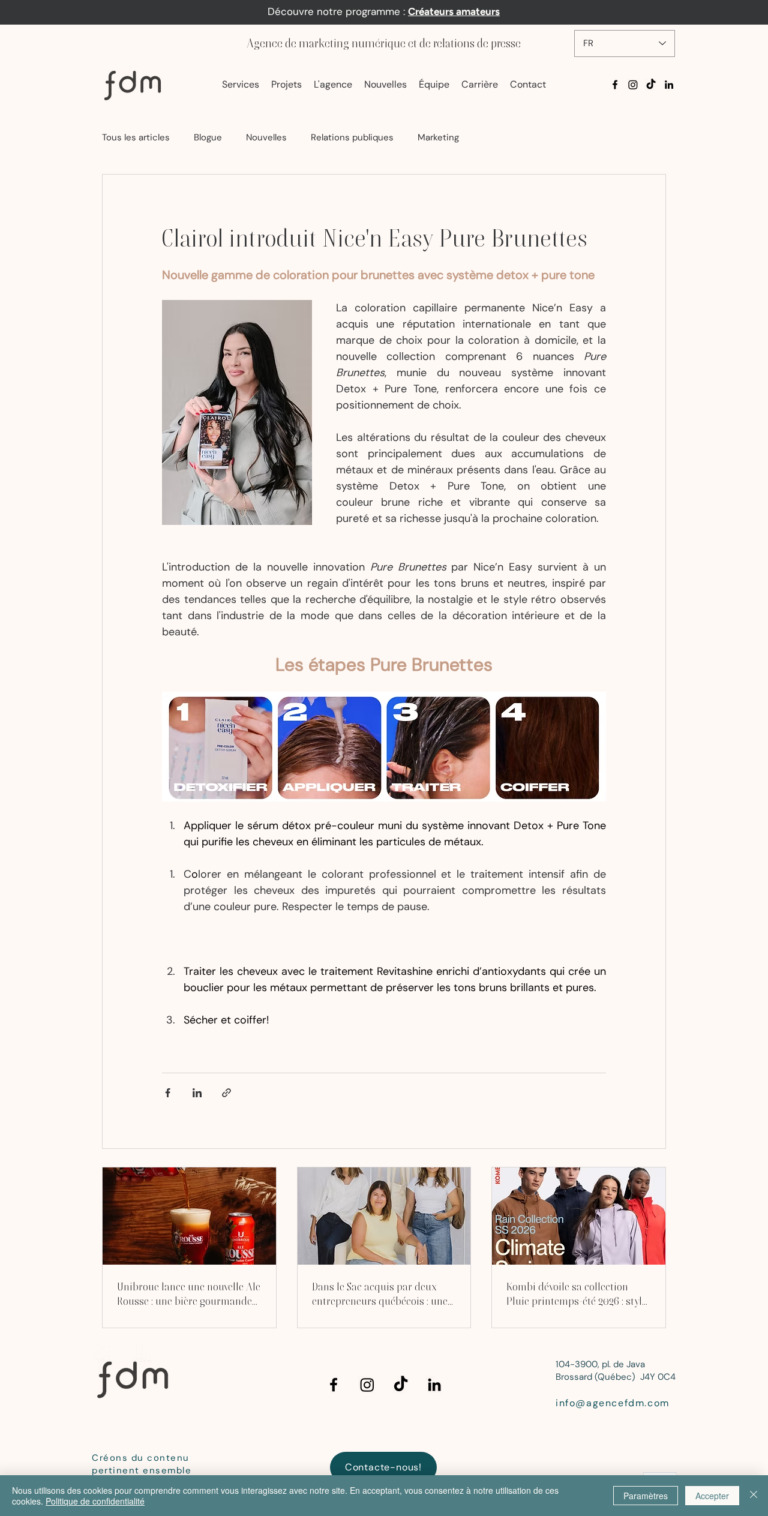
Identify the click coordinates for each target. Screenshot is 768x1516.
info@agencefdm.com (613, 1403)
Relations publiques (352, 137)
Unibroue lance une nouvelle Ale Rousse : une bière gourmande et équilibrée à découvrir (188, 1294)
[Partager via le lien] (226, 1092)
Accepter (712, 1496)
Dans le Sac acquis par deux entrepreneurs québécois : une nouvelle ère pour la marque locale (380, 1294)
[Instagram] (633, 85)
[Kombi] (578, 1216)
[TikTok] (651, 85)
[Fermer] (753, 1495)
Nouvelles (266, 137)
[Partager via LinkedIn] (197, 1092)
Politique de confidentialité (95, 1501)
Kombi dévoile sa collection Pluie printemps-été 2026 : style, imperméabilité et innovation (577, 1294)
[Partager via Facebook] (167, 1092)
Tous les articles (136, 137)
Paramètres (645, 1496)
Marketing (438, 137)
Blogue (208, 137)
